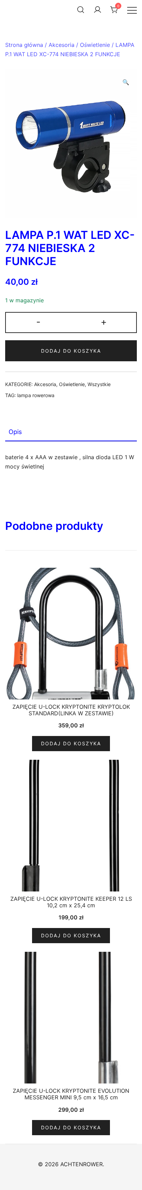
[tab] (71, 432)
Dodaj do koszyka (71, 351)
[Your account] (97, 10)
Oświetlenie (95, 44)
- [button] (38, 321)
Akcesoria (61, 44)
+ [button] (104, 321)
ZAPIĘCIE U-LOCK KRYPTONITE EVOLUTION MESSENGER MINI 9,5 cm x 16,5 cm (71, 1094)
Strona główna (24, 44)
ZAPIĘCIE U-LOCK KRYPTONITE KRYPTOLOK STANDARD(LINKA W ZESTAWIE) (71, 710)
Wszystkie (99, 384)
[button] (125, 82)
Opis (15, 431)
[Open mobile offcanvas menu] (132, 9)
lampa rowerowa (35, 395)
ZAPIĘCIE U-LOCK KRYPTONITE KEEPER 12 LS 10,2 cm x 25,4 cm (71, 902)
